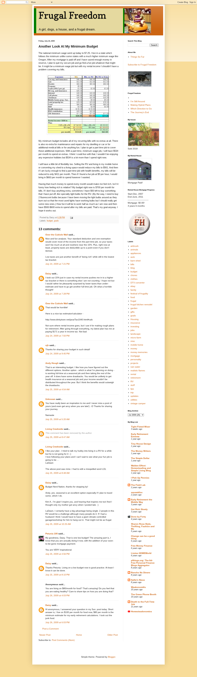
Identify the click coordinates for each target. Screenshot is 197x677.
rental (133, 374)
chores (134, 275)
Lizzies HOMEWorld (141, 553)
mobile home (137, 345)
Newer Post (44, 635)
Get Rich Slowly (139, 509)
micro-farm (136, 337)
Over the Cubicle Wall (56, 234)
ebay (133, 286)
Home (79, 635)
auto (133, 257)
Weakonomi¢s (138, 587)
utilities (134, 400)
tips (132, 389)
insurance (135, 323)
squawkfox (137, 492)
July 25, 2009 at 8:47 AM (57, 437)
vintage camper (138, 403)
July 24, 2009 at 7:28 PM (57, 293)
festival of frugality (139, 293)
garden (134, 308)
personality (136, 359)
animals (134, 249)
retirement (136, 378)
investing (135, 326)
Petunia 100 (51, 533)
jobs (133, 330)
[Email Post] (71, 217)
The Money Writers (141, 451)
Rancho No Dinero (140, 572)
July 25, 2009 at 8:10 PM (57, 574)
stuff (133, 385)
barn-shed (136, 260)
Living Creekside (54, 429)
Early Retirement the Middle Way (141, 500)
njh (47, 345)
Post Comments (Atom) (63, 640)
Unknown (50, 399)
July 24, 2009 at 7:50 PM (57, 335)
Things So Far (137, 57)
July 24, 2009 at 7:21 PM (57, 264)
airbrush (135, 246)
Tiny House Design (141, 444)
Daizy (48, 273)
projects (134, 363)
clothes (134, 279)
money (134, 348)
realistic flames (138, 370)
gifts (133, 312)
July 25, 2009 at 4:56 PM (57, 554)
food (133, 297)
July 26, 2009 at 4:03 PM (57, 595)
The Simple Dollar (140, 458)
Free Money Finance (141, 546)
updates (134, 396)
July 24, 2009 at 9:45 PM (57, 353)
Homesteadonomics (141, 611)
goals (56, 221)
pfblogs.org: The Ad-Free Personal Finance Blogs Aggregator (143, 563)
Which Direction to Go (141, 108)
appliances (136, 253)
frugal (133, 301)
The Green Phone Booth (143, 594)
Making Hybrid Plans (141, 105)
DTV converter (138, 282)
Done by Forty (138, 516)
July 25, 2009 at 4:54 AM (57, 389)
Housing (135, 319)
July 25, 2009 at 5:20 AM (57, 419)
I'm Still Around (138, 101)
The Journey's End (140, 112)
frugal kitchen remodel (141, 304)
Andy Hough (52, 363)
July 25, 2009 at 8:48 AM (57, 473)
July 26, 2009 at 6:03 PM (57, 622)
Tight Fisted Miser (140, 426)
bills (132, 264)
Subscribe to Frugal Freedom (142, 64)
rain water (135, 367)
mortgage (135, 356)
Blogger (111, 657)
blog (133, 268)
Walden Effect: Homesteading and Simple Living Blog (141, 468)
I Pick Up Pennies (140, 478)
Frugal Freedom (72, 15)
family (133, 290)
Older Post (112, 635)
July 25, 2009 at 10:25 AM (58, 524)
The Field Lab (138, 485)
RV (132, 381)
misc (133, 341)
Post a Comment (50, 628)
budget (50, 221)
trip (132, 392)
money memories (139, 352)
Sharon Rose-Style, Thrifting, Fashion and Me (143, 526)
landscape (136, 334)
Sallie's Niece (138, 580)
